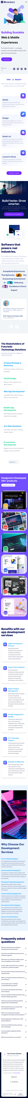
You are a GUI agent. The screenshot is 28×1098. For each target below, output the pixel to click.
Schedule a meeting (14, 173)
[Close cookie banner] (23, 1054)
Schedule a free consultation (14, 214)
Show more (12, 460)
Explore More (6, 59)
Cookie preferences (20, 1094)
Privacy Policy (16, 1073)
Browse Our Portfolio (8, 483)
